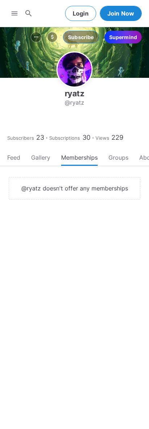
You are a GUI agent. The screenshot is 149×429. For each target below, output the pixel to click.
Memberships (79, 157)
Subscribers (20, 138)
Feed (13, 157)
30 (86, 137)
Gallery (40, 157)
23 (40, 137)
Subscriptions (64, 138)
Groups (118, 157)
